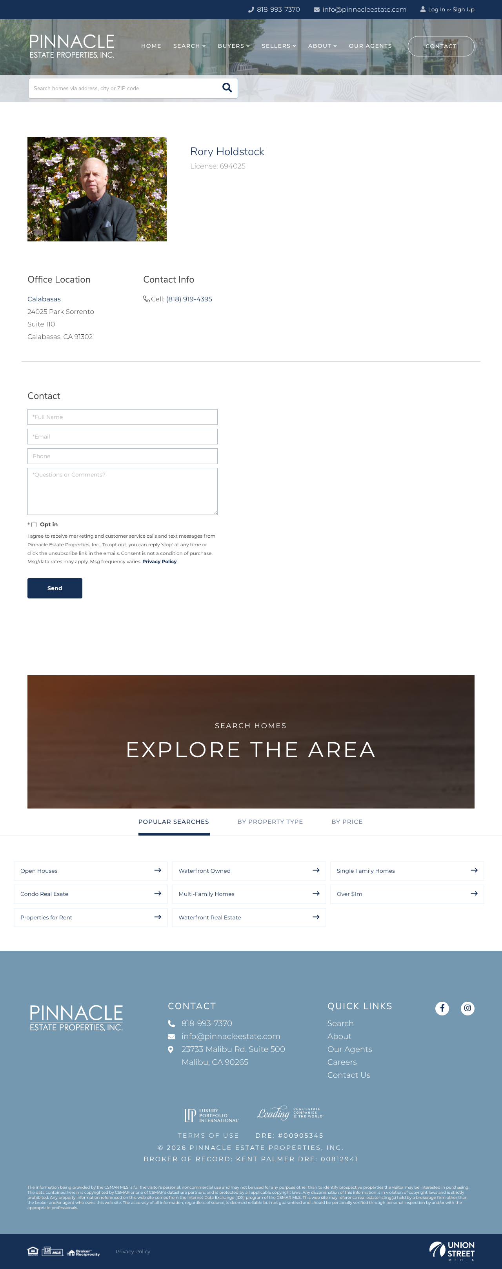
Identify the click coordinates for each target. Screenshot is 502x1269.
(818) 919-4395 (189, 299)
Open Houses (39, 870)
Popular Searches (173, 821)
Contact (441, 46)
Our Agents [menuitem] (370, 45)
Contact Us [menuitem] (348, 1075)
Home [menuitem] (151, 45)
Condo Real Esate (44, 893)
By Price (347, 821)
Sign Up (464, 9)
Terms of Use (209, 1136)
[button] (227, 88)
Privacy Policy (159, 562)
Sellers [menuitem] (276, 45)
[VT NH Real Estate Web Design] (452, 1251)
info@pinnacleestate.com (364, 10)
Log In (436, 9)
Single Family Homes (366, 870)
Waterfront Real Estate (209, 917)
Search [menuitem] (186, 45)
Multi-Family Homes (206, 893)
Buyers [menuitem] (231, 45)
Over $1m (349, 893)
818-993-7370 (277, 10)
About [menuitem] (319, 45)
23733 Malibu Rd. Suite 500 (233, 1056)
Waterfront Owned (204, 870)
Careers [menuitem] (342, 1062)
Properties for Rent (46, 917)
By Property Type (270, 821)
